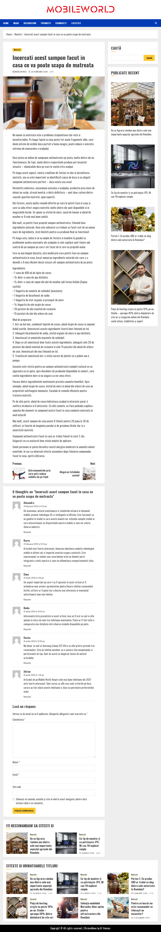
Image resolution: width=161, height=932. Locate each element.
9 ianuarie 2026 (140, 893)
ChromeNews (90, 928)
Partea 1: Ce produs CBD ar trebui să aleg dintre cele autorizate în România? (131, 238)
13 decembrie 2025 (141, 918)
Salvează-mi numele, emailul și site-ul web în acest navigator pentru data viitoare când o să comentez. (51, 801)
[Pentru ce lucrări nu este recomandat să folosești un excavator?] (118, 907)
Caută (116, 48)
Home (6, 23)
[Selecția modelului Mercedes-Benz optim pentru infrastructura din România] (67, 907)
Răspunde (27, 532)
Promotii (46, 23)
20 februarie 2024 (39, 71)
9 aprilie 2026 (88, 853)
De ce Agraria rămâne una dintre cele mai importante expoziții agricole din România (41, 846)
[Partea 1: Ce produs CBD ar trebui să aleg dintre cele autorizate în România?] (118, 883)
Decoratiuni (30, 23)
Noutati (17, 49)
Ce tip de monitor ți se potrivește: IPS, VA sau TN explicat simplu (89, 844)
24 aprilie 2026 (39, 893)
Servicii (33, 899)
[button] (156, 23)
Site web (17, 787)
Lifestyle (76, 23)
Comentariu (19, 719)
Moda (16, 23)
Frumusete (61, 23)
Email (16, 774)
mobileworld (21, 71)
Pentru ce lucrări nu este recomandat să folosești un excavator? (142, 908)
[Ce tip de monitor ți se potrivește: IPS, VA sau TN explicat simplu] (66, 843)
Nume (16, 762)
